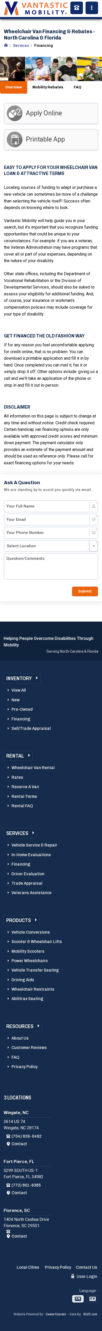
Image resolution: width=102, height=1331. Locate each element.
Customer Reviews (29, 1047)
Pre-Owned (22, 709)
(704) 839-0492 (27, 1136)
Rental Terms (24, 796)
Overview (13, 87)
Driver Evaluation (28, 873)
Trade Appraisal (27, 883)
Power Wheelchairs (30, 960)
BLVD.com (90, 1314)
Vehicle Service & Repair (34, 845)
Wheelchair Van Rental (33, 767)
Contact (19, 1143)
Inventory (19, 678)
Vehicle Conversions (31, 932)
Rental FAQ (22, 805)
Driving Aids (23, 979)
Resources (19, 1026)
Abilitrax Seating (27, 998)
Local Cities (28, 1267)
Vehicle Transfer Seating (35, 970)
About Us (20, 1038)
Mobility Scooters (28, 951)
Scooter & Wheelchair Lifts (37, 941)
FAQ (77, 87)
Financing (21, 719)
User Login (86, 1276)
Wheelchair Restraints (33, 989)
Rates (17, 777)
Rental (15, 756)
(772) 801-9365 (26, 1185)
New (16, 699)
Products (18, 920)
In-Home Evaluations (31, 854)
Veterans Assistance (32, 892)
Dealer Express (56, 1314)
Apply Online (44, 113)
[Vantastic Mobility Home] (6, 45)
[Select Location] (51, 546)
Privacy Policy (25, 1066)
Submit (85, 591)
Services (17, 833)
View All (19, 690)
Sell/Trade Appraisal (31, 728)
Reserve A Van (25, 786)
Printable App (45, 139)
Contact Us (86, 1267)
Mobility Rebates (47, 87)
